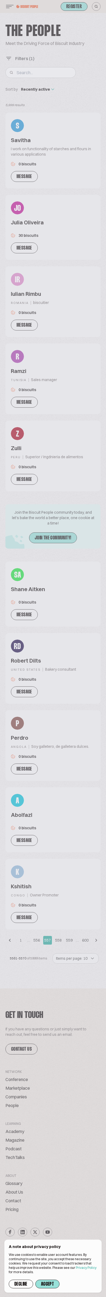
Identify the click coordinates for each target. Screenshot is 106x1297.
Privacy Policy (86, 1268)
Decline (20, 1284)
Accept (47, 1284)
